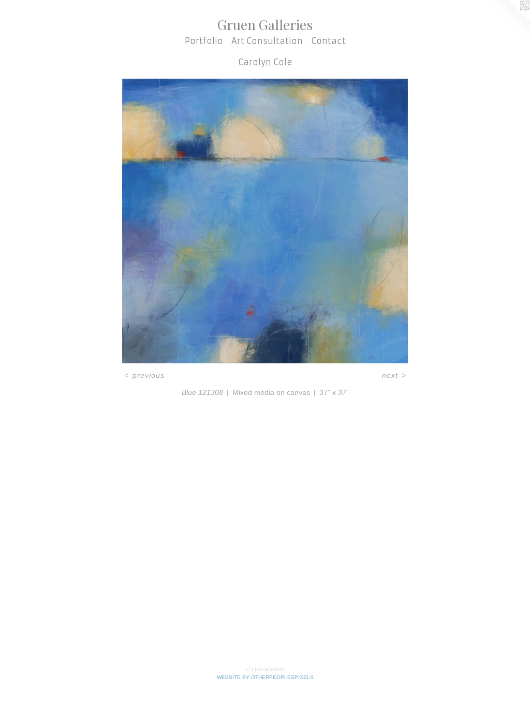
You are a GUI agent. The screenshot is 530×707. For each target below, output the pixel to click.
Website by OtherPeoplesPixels (265, 677)
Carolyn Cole (265, 62)
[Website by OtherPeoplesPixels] (509, 20)
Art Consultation (267, 41)
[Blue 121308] (265, 221)
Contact (328, 41)
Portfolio (204, 41)
